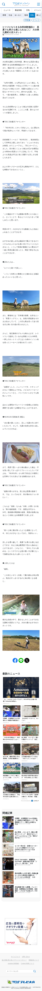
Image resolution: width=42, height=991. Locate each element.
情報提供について (34, 960)
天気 (28, 10)
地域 (26, 15)
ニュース (7, 10)
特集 (32, 15)
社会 (10, 15)
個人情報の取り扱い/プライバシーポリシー (14, 960)
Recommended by (26, 800)
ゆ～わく (18, 15)
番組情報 (18, 10)
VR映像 (27, 20)
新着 (4, 15)
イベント (36, 20)
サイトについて (15, 956)
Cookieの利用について (27, 963)
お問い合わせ (26, 956)
